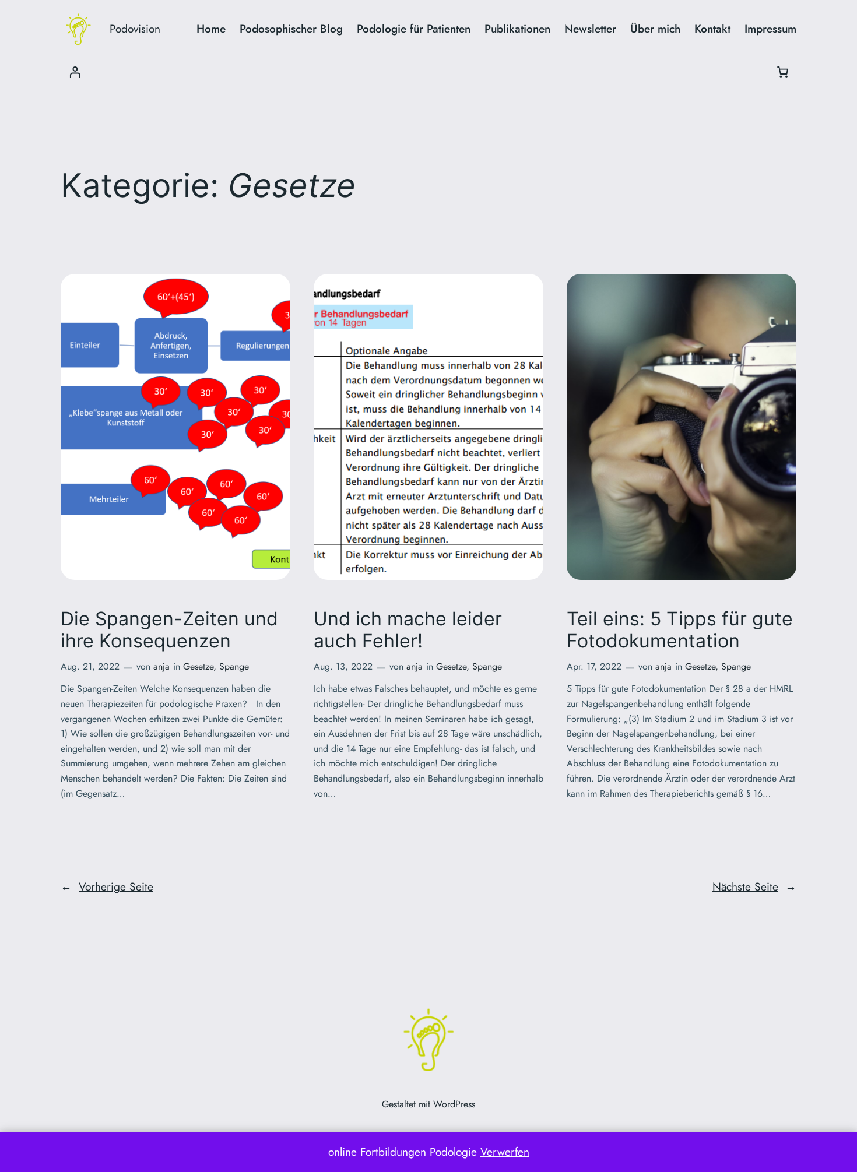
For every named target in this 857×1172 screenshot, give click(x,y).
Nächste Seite (754, 886)
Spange (234, 666)
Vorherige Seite (107, 886)
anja (161, 666)
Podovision (135, 28)
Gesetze (198, 666)
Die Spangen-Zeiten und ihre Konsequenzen (169, 630)
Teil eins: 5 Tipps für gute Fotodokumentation (680, 630)
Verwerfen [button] (504, 1151)
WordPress (454, 1104)
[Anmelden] (75, 72)
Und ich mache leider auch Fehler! (408, 630)
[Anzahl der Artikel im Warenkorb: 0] (782, 72)
